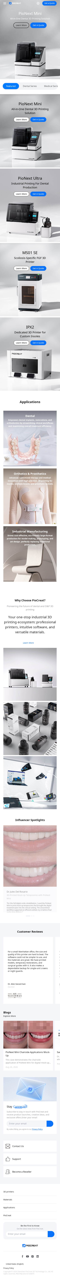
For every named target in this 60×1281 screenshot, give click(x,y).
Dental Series (30, 86)
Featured (11, 86)
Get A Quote (38, 28)
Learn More (21, 28)
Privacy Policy (37, 1129)
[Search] (32, 3)
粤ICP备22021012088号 (25, 1274)
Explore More (9, 1016)
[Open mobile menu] (5, 3)
